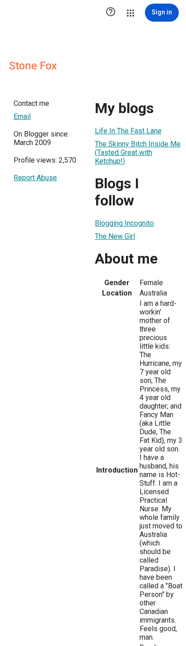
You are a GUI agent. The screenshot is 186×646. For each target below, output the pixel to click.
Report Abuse (35, 177)
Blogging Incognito (124, 223)
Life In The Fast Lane (128, 131)
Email (22, 116)
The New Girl (115, 236)
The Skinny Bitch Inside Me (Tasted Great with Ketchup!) (138, 152)
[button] (110, 12)
